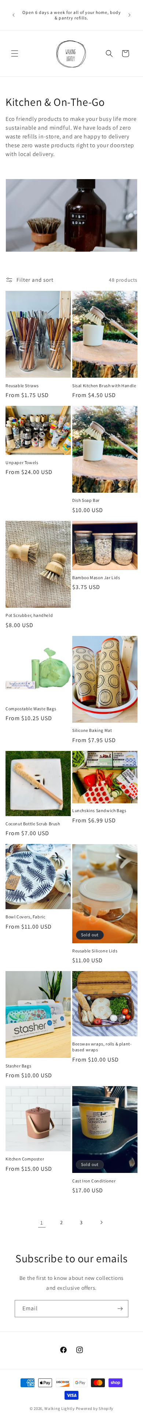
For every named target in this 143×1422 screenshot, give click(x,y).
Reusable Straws (22, 385)
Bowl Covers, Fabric (25, 916)
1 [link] (41, 1222)
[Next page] (101, 1222)
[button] (15, 53)
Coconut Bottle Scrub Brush (33, 823)
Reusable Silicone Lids (94, 950)
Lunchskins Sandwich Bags (99, 810)
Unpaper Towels (22, 462)
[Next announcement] (129, 15)
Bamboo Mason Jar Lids (96, 577)
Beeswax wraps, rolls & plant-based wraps (102, 1046)
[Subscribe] (120, 1308)
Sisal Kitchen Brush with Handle (104, 385)
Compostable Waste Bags (31, 708)
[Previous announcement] (14, 15)
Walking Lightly (59, 1408)
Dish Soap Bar (86, 500)
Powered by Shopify (95, 1408)
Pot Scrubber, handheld (29, 615)
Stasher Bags (18, 1066)
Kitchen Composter (25, 1159)
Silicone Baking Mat (92, 730)
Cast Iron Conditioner (94, 1181)
